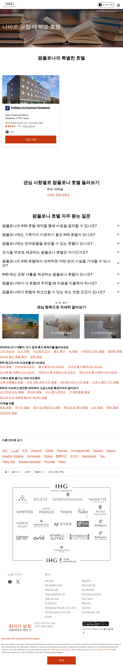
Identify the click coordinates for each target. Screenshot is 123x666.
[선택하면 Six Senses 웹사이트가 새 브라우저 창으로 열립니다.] (22, 498)
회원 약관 (86, 602)
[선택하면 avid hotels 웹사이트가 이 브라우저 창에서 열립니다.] (38, 536)
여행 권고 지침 (52, 598)
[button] (118, 4)
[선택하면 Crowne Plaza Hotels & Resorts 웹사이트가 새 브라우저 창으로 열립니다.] (22, 524)
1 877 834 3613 (43, 626)
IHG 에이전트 (88, 589)
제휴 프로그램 (51, 589)
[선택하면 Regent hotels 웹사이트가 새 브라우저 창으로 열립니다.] (41, 498)
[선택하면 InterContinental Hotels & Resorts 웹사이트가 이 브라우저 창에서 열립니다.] (68, 498)
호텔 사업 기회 (88, 584)
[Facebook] (10, 582)
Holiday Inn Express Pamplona (30, 107)
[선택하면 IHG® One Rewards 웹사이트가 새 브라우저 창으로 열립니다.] (61, 560)
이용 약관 (86, 607)
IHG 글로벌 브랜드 (54, 584)
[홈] (6, 472)
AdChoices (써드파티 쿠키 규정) (60, 607)
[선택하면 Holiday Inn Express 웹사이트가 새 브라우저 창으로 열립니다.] (83, 524)
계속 (61, 660)
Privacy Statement (98, 649)
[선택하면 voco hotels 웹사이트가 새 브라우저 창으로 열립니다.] (66, 511)
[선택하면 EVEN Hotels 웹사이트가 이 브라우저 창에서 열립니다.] (62, 524)
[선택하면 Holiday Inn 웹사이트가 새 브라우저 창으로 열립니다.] (101, 524)
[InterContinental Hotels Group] (9, 4)
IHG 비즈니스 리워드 (91, 593)
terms (97, 646)
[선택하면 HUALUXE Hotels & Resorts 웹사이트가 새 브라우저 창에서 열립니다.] (100, 511)
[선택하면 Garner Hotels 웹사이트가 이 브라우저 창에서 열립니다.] (22, 536)
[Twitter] (18, 582)
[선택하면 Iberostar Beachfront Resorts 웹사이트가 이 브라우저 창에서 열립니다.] (41, 524)
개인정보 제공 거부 (91, 611)
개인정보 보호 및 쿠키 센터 (57, 611)
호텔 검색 (86, 580)
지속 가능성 (87, 598)
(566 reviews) (29, 126)
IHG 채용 (49, 580)
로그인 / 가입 (107, 5)
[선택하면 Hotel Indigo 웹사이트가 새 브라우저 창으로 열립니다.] (46, 511)
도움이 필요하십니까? (55, 593)
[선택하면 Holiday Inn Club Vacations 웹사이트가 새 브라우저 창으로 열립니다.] (100, 536)
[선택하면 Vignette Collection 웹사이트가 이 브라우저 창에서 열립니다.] (97, 498)
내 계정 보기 (51, 602)
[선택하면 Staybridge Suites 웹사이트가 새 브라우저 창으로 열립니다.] (79, 536)
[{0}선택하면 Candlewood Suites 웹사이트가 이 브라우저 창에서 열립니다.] (61, 549)
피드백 (48, 616)
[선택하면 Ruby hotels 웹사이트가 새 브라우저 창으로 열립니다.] (83, 511)
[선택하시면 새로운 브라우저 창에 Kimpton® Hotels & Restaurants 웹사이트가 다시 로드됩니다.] (25, 511)
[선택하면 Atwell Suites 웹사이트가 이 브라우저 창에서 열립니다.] (57, 536)
